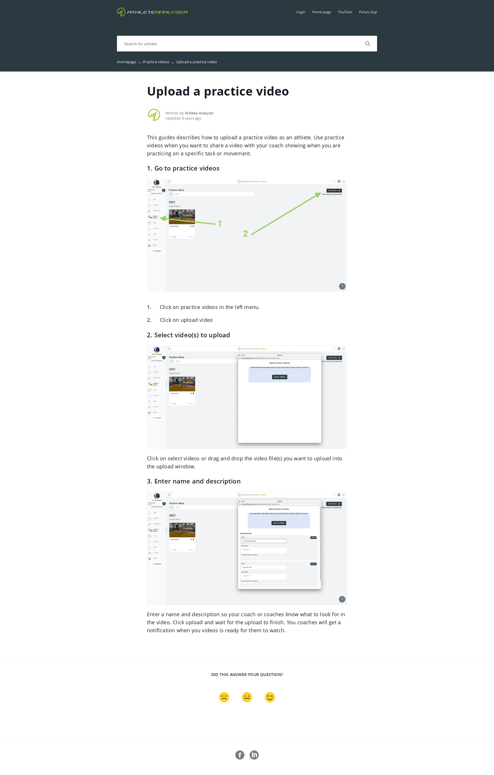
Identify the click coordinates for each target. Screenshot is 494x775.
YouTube (345, 11)
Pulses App (368, 11)
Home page (321, 11)
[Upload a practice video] (152, 14)
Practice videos (158, 61)
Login (300, 11)
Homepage (129, 61)
